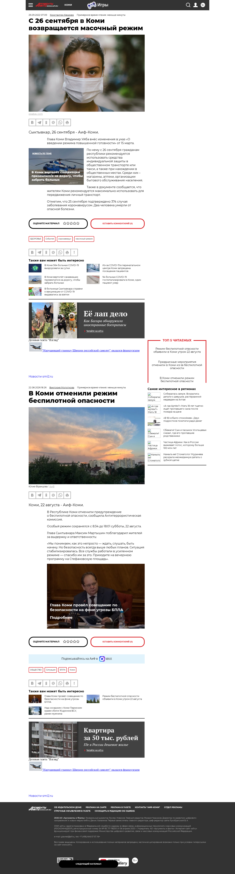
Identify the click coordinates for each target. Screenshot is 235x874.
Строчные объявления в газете (72, 811)
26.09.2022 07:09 (38, 15)
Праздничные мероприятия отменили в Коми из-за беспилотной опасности (177, 365)
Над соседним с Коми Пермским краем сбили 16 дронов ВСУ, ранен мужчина (63, 710)
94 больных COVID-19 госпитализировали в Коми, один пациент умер (121, 280)
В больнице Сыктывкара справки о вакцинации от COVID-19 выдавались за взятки (63, 291)
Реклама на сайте (96, 807)
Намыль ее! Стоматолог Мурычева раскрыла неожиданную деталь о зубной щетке (183, 457)
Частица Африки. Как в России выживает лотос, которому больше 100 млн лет (183, 445)
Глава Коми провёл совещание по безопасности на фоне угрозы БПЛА (86, 607)
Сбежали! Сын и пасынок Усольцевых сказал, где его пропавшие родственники (184, 433)
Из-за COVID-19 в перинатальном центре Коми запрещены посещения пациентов (121, 268)
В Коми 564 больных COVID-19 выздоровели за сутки (61, 267)
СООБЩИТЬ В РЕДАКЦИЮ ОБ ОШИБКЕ (115, 811)
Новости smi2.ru (41, 376)
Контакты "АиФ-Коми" (147, 807)
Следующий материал (88, 864)
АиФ (52, 486)
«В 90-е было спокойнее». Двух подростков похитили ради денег (182, 419)
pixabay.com (36, 114)
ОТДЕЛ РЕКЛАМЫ (173, 807)
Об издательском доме (68, 807)
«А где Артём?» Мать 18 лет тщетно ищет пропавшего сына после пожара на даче (183, 408)
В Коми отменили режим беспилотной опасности (177, 380)
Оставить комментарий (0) (117, 223)
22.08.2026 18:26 (37, 387)
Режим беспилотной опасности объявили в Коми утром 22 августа (177, 350)
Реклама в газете (121, 807)
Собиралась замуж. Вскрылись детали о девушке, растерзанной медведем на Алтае (182, 396)
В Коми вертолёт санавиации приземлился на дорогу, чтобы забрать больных (62, 280)
